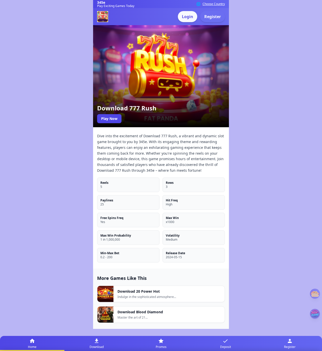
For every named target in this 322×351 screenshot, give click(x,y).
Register (212, 16)
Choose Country (214, 4)
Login (187, 16)
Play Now (109, 118)
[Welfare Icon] (315, 294)
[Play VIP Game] (315, 314)
